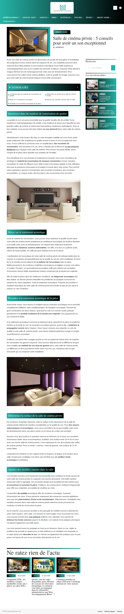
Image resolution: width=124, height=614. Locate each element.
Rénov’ (36, 575)
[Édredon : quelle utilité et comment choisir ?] (92, 84)
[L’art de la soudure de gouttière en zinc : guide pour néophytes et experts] (92, 110)
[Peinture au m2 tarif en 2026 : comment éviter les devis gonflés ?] (92, 123)
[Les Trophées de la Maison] (62, 8)
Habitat (60, 575)
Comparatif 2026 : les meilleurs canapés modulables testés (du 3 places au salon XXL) (17, 582)
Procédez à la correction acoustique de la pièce (25, 103)
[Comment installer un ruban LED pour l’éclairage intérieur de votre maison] (68, 565)
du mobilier (23, 493)
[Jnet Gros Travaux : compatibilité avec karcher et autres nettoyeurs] (92, 97)
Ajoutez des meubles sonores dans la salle (61, 99)
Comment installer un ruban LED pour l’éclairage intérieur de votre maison (68, 581)
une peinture (34, 517)
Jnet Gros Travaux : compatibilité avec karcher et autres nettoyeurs (105, 99)
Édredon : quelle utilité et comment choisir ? (107, 86)
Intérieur (11, 575)
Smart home (62, 32)
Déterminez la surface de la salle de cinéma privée (61, 94)
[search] (115, 8)
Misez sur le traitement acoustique (21, 99)
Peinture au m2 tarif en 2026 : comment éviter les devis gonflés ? (107, 125)
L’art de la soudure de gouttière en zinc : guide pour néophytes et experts (107, 111)
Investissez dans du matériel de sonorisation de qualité (25, 94)
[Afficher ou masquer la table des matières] (53, 87)
